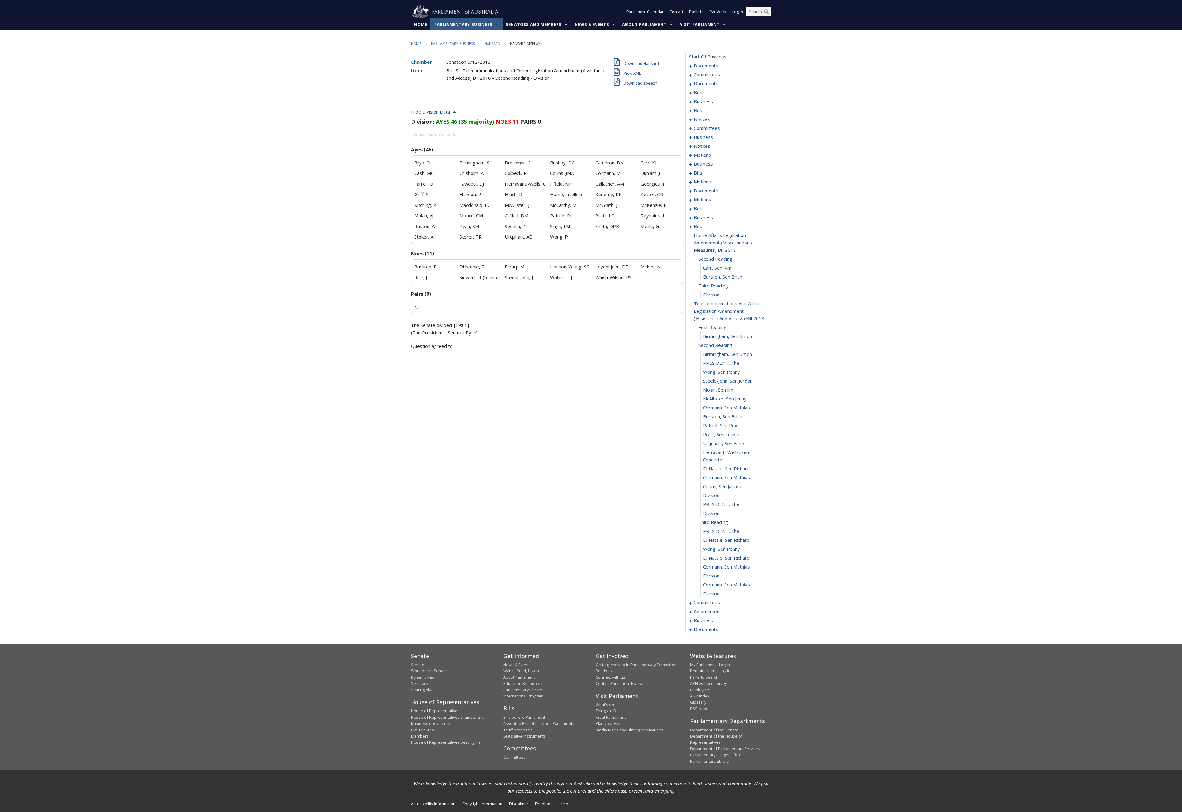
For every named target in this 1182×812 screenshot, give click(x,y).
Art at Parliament (611, 717)
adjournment (707, 611)
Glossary (698, 702)
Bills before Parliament (524, 717)
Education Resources (522, 683)
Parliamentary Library (522, 690)
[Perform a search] (766, 11)
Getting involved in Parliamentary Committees (637, 664)
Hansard (492, 43)
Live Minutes (422, 730)
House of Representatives (435, 711)
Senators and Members (533, 24)
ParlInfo (696, 11)
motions (702, 155)
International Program (523, 696)
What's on (605, 704)
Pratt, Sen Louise (721, 434)
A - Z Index (700, 696)
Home (420, 24)
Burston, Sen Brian (722, 277)
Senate (417, 664)
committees (707, 74)
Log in (737, 11)
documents (706, 65)
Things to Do (607, 711)
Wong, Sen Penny (721, 372)
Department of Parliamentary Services (725, 748)
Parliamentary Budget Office (716, 755)
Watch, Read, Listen (521, 670)
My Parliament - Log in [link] (710, 664)
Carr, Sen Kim (717, 268)
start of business (707, 57)
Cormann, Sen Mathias (726, 407)
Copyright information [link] (482, 803)
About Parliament (644, 24)
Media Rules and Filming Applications (629, 730)
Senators (419, 683)
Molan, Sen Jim (718, 390)
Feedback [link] (544, 803)
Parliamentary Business (463, 24)
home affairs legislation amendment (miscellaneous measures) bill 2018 (723, 242)
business (703, 101)
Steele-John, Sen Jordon (728, 381)
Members (420, 736)
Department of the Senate (714, 730)
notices (702, 119)
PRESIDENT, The (721, 363)
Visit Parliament (700, 24)
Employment (701, 690)
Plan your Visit (608, 723)
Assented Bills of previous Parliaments (538, 723)
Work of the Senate (429, 670)
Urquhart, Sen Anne (723, 443)
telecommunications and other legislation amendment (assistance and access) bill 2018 (729, 310)
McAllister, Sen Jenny (724, 399)
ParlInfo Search (704, 677)
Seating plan (422, 690)
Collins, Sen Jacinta (722, 486)
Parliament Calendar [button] (645, 11)
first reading (712, 327)
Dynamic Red (423, 677)
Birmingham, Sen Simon (727, 336)
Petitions (604, 670)
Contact (676, 11)
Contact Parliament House (619, 683)
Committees (514, 757)
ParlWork (718, 11)
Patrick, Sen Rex (720, 425)
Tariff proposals (518, 730)
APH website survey (708, 683)
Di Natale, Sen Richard (726, 468)
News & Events (592, 24)
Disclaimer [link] (518, 803)
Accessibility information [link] (433, 803)
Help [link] (564, 803)
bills (698, 92)
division (711, 294)
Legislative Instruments (524, 736)
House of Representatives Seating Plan (447, 742)
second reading (715, 259)
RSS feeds (700, 708)
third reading (713, 286)
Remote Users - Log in (710, 670)
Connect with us (610, 677)
